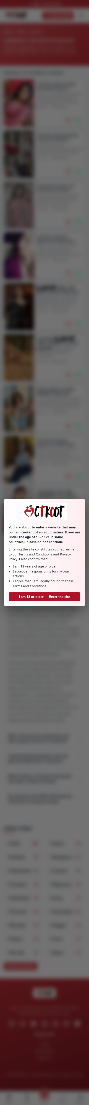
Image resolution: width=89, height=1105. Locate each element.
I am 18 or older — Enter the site (44, 597)
